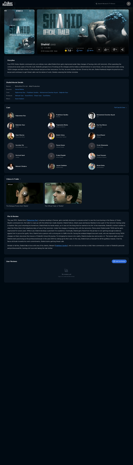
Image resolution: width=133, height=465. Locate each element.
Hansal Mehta (19, 89)
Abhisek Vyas (19, 95)
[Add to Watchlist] (99, 49)
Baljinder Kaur (63, 92)
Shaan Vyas (38, 95)
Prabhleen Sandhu (32, 92)
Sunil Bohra (46, 95)
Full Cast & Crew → (120, 107)
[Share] (122, 49)
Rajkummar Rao (20, 92)
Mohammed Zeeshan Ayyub (49, 92)
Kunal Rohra (29, 95)
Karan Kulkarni (19, 99)
